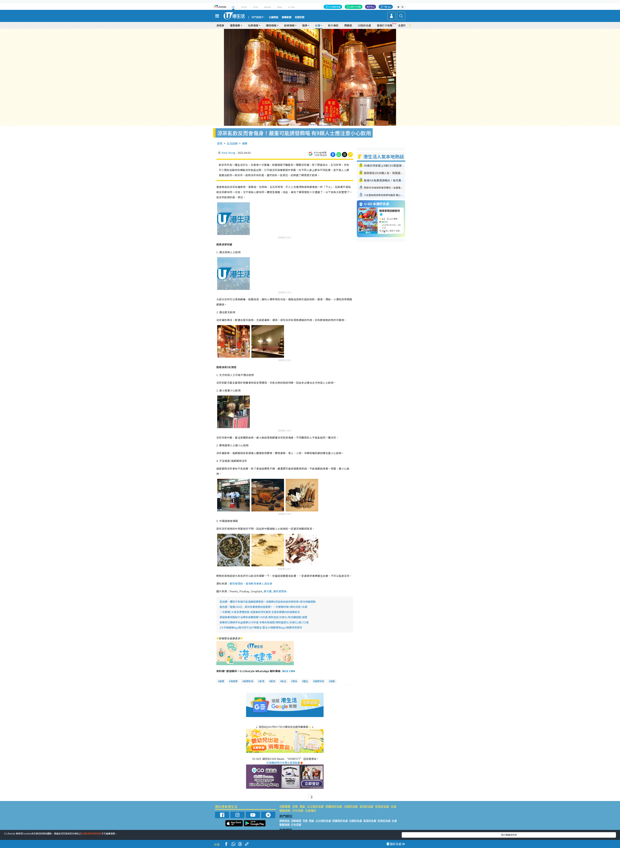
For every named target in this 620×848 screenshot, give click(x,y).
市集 (295, 806)
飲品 (283, 681)
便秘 (294, 681)
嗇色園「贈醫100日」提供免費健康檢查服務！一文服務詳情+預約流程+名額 (263, 607)
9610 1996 (288, 671)
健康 (244, 143)
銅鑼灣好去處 (334, 806)
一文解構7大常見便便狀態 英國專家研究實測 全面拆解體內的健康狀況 (260, 612)
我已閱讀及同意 (509, 834)
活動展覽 (284, 806)
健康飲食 (248, 681)
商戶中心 (370, 6)
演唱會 (220, 25)
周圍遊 (348, 25)
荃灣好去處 (366, 806)
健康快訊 (319, 681)
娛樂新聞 (286, 17)
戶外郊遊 (297, 810)
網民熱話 (284, 820)
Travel (244, 6)
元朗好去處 (351, 806)
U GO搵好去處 (334, 6)
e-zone (291, 6)
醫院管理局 (236, 583)
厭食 (272, 681)
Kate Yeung (228, 153)
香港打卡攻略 (384, 25)
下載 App (387, 6)
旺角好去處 (382, 806)
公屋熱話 (273, 17)
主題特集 (403, 25)
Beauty (267, 6)
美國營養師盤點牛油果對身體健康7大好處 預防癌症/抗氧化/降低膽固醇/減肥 (263, 617)
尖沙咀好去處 (315, 806)
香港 (261, 681)
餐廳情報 (284, 810)
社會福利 (310, 810)
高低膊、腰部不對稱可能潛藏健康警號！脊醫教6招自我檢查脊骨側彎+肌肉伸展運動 (268, 601)
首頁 (219, 143)
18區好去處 (364, 25)
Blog (279, 6)
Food (255, 6)
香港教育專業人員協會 (259, 583)
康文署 (268, 591)
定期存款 (300, 17)
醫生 (305, 681)
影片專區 (333, 25)
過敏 (332, 681)
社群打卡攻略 (355, 6)
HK (233, 6)
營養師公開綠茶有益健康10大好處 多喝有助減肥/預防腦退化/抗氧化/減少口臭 (264, 622)
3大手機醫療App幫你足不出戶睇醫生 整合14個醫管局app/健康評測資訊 (261, 627)
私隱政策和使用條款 (91, 833)
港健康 (234, 681)
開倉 (302, 806)
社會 (393, 806)
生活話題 (232, 143)
